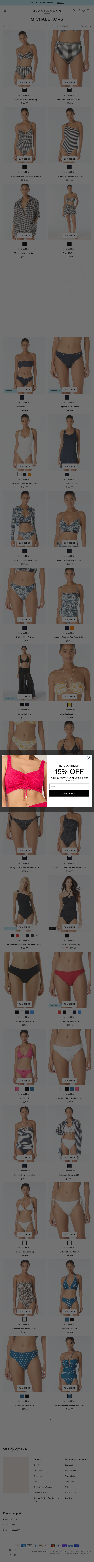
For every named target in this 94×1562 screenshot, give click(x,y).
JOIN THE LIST (69, 793)
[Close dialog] (89, 758)
